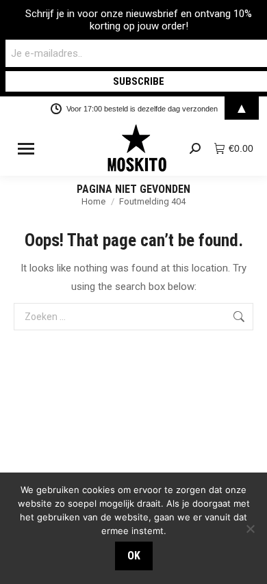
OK (133, 555)
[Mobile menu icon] (26, 149)
